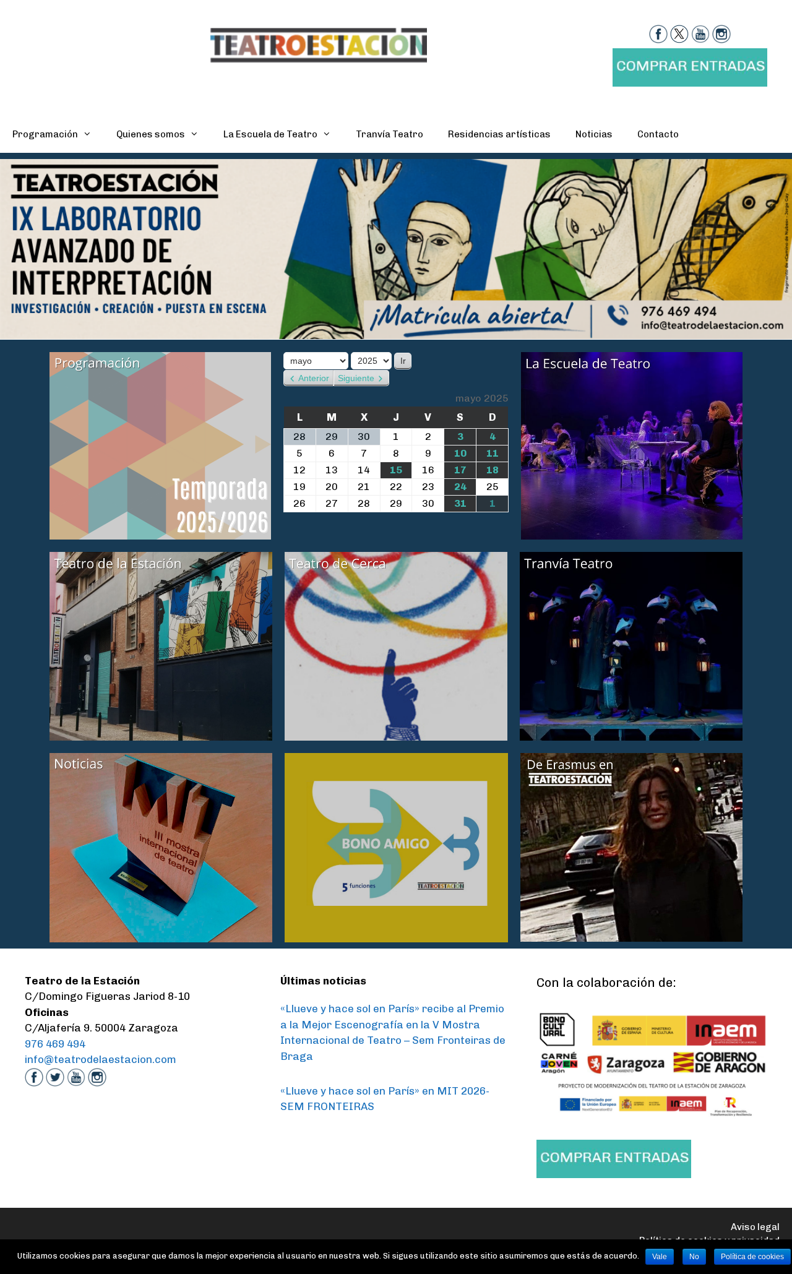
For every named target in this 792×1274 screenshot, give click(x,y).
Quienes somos (150, 134)
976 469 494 (55, 1044)
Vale (659, 1256)
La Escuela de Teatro (270, 134)
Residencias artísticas (499, 134)
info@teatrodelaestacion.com (100, 1059)
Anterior (313, 378)
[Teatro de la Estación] (318, 44)
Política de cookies (752, 1256)
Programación (45, 134)
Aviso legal (755, 1227)
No (694, 1256)
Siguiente (356, 378)
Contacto (658, 134)
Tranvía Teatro (389, 134)
